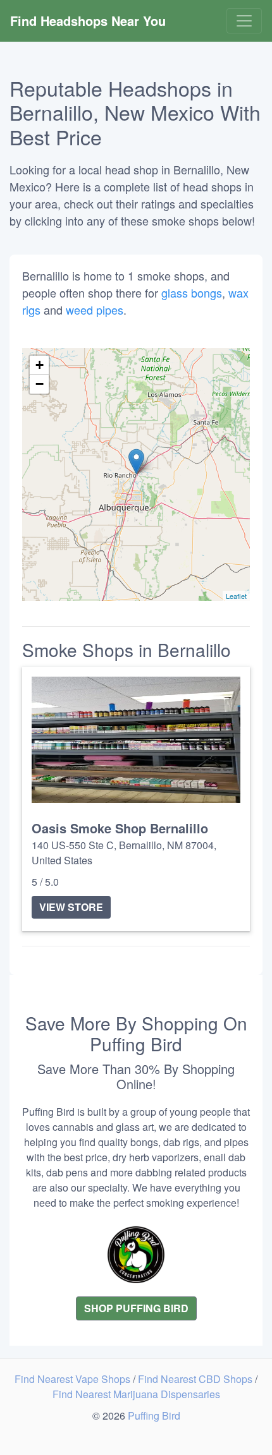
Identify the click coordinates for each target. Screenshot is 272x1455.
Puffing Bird (154, 1415)
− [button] (39, 384)
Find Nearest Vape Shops (74, 1379)
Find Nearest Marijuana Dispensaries (136, 1394)
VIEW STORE (71, 907)
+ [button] (39, 365)
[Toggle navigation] (244, 20)
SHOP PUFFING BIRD (136, 1308)
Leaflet (236, 596)
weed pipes (94, 309)
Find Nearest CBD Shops (196, 1379)
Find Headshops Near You (88, 20)
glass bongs (191, 292)
